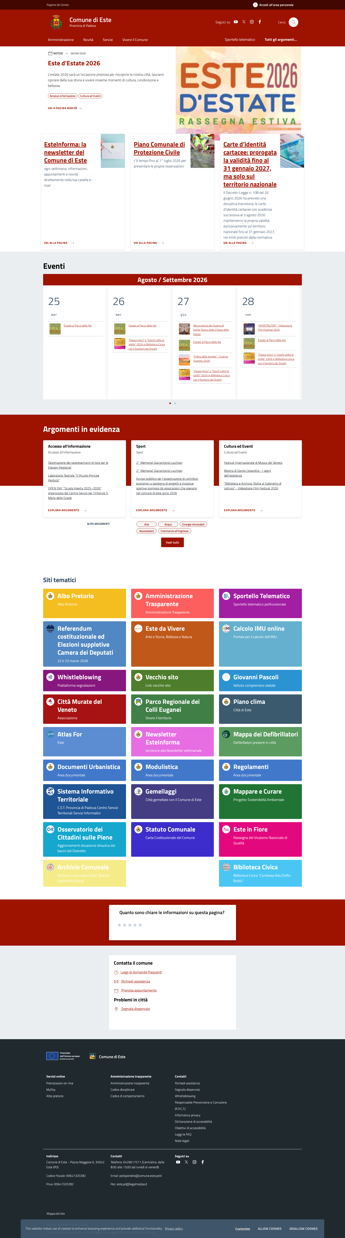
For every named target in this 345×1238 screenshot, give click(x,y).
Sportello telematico (240, 39)
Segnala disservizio (187, 1089)
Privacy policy (174, 1228)
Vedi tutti (172, 542)
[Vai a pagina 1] (170, 403)
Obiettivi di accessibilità (190, 1127)
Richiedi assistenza (187, 1083)
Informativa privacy (187, 1115)
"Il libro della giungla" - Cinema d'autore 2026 (210, 358)
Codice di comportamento (127, 1096)
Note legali (182, 1140)
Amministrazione (61, 39)
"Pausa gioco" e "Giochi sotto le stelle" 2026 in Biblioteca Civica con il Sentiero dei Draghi (147, 344)
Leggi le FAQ (183, 1134)
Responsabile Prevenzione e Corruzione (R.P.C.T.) (201, 1105)
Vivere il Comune (135, 39)
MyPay (51, 1089)
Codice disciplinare (123, 1089)
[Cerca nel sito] (293, 22)
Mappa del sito (56, 1213)
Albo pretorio (54, 1096)
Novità (88, 39)
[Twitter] (242, 22)
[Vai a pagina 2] (175, 403)
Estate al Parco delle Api (78, 325)
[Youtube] (234, 22)
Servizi (108, 39)
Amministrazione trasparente (130, 1083)
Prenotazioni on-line (59, 1083)
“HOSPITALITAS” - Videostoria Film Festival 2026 (275, 327)
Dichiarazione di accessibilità (193, 1121)
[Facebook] (258, 22)
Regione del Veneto (58, 5)
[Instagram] (250, 22)
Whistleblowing (185, 1096)
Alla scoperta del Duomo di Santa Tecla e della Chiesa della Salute (211, 329)
